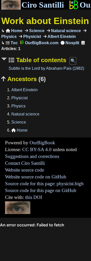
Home (14, 31)
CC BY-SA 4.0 (37, 149)
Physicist (31, 36)
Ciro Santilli (42, 4)
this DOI (33, 197)
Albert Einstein (61, 36)
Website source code (24, 170)
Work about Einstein (45, 21)
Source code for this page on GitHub (40, 190)
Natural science (65, 31)
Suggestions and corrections (32, 156)
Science (36, 31)
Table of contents (40, 60)
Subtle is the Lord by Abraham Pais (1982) (46, 68)
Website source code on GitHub (35, 176)
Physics (18, 106)
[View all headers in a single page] (70, 43)
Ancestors (23, 79)
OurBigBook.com (41, 43)
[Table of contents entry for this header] (12, 43)
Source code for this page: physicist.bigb (44, 183)
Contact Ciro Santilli (25, 163)
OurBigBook (42, 142)
